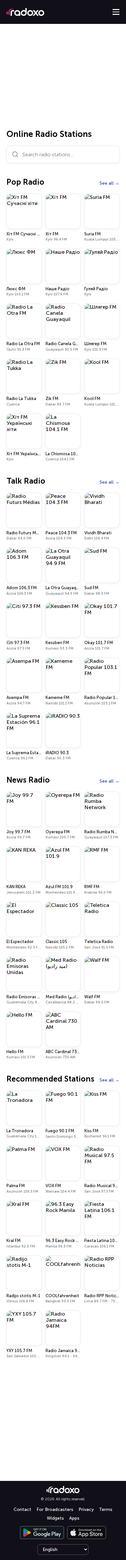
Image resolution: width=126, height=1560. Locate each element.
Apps (74, 1518)
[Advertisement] (63, 79)
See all (107, 183)
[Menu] (116, 12)
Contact (22, 1509)
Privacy (86, 1509)
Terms (105, 1509)
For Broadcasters (55, 1509)
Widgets (55, 1518)
